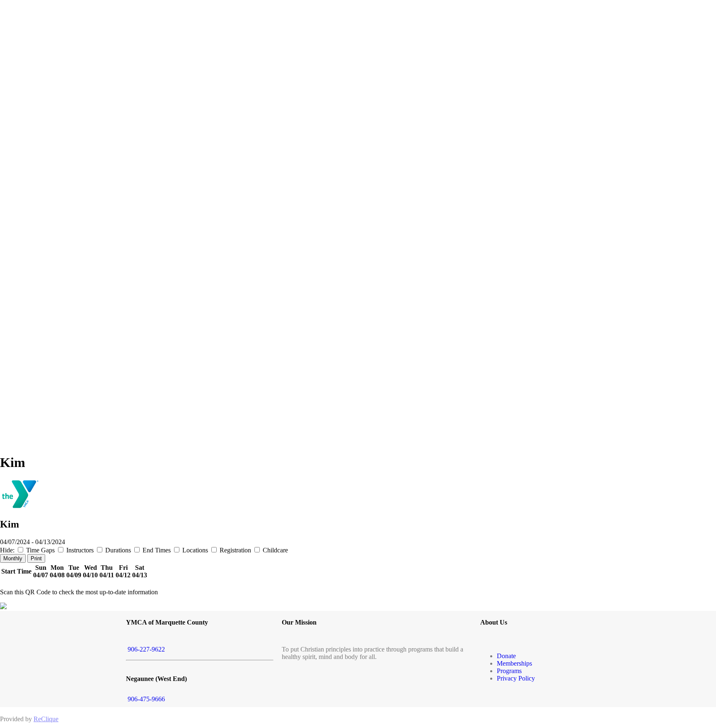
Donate (506, 655)
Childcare (274, 550)
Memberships (514, 663)
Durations (118, 550)
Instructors (80, 550)
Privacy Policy (516, 678)
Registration (235, 550)
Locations (195, 550)
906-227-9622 (145, 649)
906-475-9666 (145, 699)
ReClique (46, 718)
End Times (156, 550)
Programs (509, 670)
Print (36, 558)
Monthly (12, 558)
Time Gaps (40, 550)
